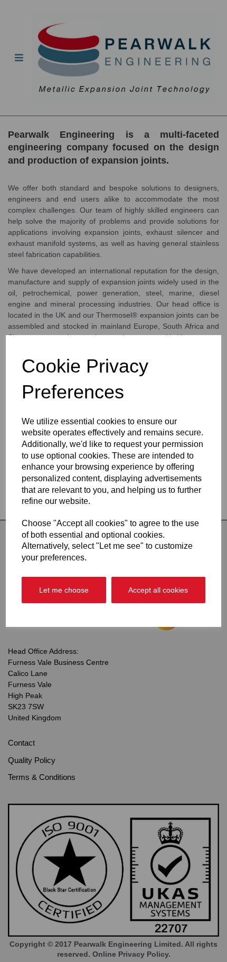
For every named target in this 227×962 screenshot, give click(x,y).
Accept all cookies (158, 590)
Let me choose (64, 590)
